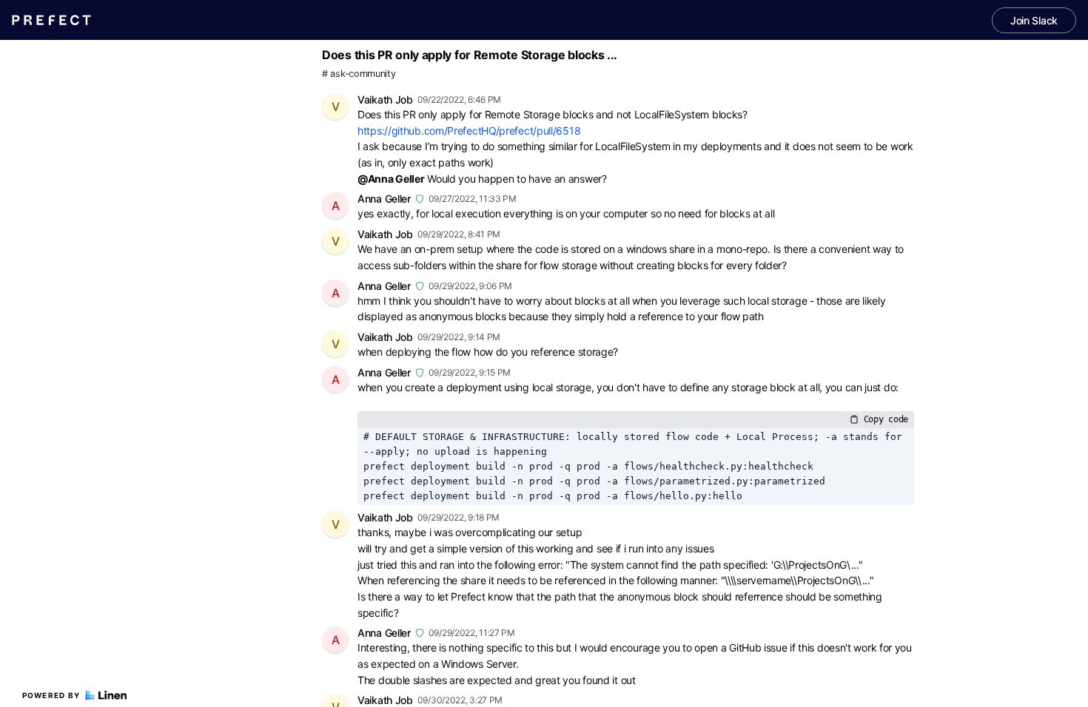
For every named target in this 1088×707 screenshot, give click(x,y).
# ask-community (359, 73)
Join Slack (1034, 20)
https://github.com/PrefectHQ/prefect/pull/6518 (468, 130)
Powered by (51, 695)
